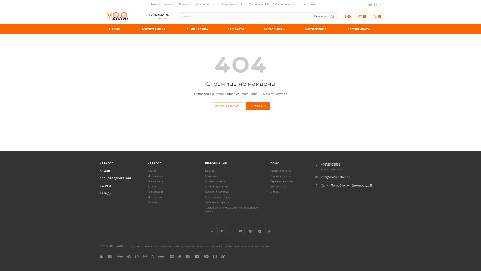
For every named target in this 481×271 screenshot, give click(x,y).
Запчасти (153, 186)
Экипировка (155, 181)
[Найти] (332, 16)
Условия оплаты (215, 181)
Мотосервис (155, 197)
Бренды (106, 193)
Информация (216, 163)
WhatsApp (250, 231)
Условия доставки (216, 186)
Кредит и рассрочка (218, 197)
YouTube (231, 231)
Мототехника (155, 175)
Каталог (106, 163)
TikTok (269, 231)
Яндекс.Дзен (260, 231)
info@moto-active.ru (335, 177)
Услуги (105, 185)
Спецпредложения (115, 178)
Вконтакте (212, 231)
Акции (105, 170)
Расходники (155, 191)
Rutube (241, 231)
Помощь (277, 163)
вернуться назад (227, 106)
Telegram (221, 231)
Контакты (211, 175)
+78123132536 (159, 15)
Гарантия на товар (217, 191)
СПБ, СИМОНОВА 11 (160, 19)
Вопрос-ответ (279, 186)
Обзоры (275, 191)
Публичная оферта (217, 202)
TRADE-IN (153, 202)
